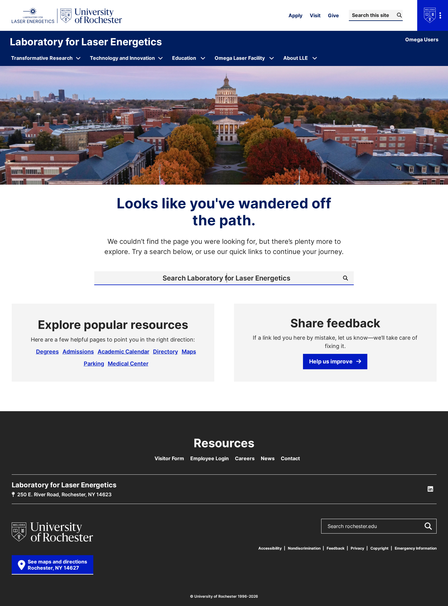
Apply (295, 15)
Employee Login (209, 458)
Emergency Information (416, 548)
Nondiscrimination (304, 548)
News (268, 458)
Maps (189, 351)
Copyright (379, 548)
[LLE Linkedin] (430, 489)
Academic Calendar (123, 351)
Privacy (357, 548)
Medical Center (128, 363)
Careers (245, 458)
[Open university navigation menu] (432, 15)
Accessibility (270, 548)
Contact (290, 458)
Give (333, 15)
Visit (315, 15)
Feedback (336, 548)
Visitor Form (169, 458)
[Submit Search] (428, 526)
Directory (165, 351)
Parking (94, 363)
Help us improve (331, 361)
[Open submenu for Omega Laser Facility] (271, 57)
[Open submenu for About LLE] (314, 57)
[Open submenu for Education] (202, 57)
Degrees (47, 351)
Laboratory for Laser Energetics (86, 41)
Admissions (78, 351)
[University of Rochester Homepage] (67, 15)
